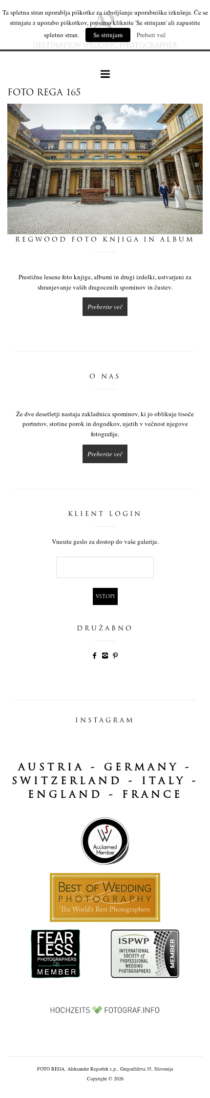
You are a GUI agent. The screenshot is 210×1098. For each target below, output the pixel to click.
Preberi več (151, 34)
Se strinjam (108, 34)
